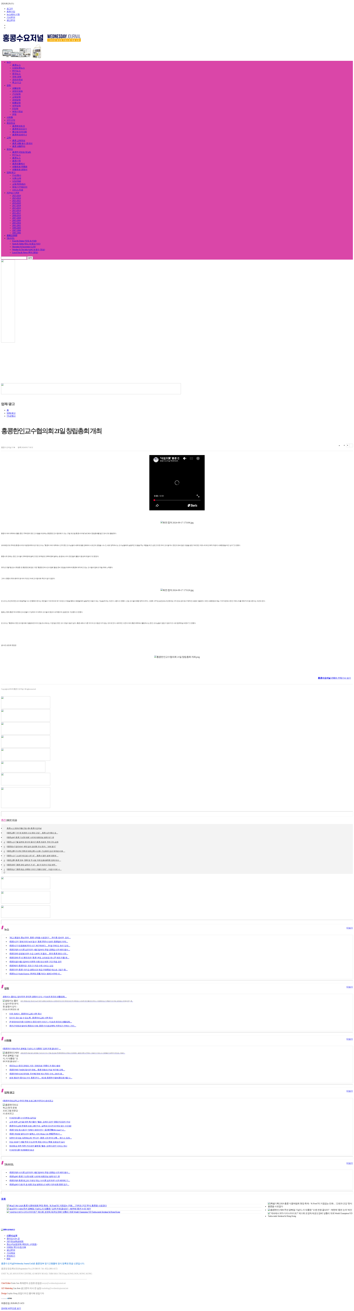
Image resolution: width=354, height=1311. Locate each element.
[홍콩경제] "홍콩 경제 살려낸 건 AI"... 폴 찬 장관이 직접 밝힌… (32, 865)
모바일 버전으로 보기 (11, 1308)
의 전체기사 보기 (334, 678)
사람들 (10, 117)
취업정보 (11, 123)
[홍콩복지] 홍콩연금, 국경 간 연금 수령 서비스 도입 (31, 966)
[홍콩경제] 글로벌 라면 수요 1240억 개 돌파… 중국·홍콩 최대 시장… (38, 954)
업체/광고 (11, 172)
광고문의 (11, 20)
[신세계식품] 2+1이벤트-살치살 (22, 1118)
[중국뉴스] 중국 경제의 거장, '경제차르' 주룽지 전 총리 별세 (34, 1066)
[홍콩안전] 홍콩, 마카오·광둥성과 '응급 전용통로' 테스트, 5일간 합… (38, 970)
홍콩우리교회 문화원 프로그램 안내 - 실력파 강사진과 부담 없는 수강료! (40, 1126)
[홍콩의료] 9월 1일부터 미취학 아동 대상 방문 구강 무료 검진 (35, 962)
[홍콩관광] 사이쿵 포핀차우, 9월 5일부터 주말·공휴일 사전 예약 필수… (39, 950)
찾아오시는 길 (13, 1238)
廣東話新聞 (12, 235)
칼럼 (9, 85)
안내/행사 (11, 416)
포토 (3, 1199)
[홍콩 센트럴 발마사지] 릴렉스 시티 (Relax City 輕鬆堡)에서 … (35, 1134)
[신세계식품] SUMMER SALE (21, 1150)
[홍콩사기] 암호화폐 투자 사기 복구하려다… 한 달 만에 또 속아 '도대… (39, 946)
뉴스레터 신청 (13, 14)
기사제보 (11, 1253)
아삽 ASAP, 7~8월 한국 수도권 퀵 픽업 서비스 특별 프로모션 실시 (37, 1142)
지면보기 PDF (13, 193)
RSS (8, 1259)
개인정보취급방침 (15, 1241)
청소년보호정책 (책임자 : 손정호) (22, 1244)
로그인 (10, 8)
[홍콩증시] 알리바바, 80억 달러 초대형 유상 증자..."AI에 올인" (31, 847)
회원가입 (11, 11)
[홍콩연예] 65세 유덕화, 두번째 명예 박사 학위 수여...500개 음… (36, 1074)
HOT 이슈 (9, 820)
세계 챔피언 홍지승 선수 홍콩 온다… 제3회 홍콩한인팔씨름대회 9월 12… (40, 1078)
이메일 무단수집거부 (16, 1247)
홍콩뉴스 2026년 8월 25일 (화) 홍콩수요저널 (24, 828)
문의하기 (11, 1256)
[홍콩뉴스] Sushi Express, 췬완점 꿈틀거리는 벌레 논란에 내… (35, 974)
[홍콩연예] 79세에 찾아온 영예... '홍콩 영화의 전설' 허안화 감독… (37, 1070)
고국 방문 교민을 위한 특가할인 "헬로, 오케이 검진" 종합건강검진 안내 (39, 1122)
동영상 (10, 149)
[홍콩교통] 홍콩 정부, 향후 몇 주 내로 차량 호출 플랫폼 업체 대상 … (34, 860)
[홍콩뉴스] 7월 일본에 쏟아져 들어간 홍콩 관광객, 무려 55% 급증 (32, 842)
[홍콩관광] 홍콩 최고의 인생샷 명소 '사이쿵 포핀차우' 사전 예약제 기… (39, 1180)
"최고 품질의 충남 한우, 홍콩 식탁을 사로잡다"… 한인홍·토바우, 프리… (40, 938)
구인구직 (11, 120)
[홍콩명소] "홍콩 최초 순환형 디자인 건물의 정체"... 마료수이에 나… (34, 869)
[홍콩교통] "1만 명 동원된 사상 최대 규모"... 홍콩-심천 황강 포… (32, 833)
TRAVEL (11, 238)
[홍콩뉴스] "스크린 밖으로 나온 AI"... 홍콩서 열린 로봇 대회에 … (32, 856)
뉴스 (9, 62)
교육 (9, 137)
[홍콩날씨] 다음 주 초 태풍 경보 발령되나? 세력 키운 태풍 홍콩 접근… (39, 1184)
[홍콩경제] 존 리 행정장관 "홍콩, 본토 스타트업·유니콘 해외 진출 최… (39, 958)
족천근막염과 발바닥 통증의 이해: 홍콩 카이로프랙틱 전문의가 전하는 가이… (42, 1026)
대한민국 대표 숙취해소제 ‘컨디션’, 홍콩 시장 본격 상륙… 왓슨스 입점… (40, 1138)
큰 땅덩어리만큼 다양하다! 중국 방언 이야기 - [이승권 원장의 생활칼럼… (40, 1022)
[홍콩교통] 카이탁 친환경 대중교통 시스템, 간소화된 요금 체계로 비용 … (36, 851)
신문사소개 (12, 1235)
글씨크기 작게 (351, 445)
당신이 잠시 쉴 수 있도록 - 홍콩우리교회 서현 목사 (31, 1018)
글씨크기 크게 (348, 445)
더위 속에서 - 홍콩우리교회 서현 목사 (25, 1014)
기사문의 (11, 17)
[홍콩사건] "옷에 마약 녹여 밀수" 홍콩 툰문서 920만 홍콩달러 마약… (38, 942)
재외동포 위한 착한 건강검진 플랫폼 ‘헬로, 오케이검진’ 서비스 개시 (38, 1146)
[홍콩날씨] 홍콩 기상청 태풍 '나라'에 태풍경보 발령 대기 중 (30, 837)
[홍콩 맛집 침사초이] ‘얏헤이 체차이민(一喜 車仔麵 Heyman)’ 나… (37, 1130)
